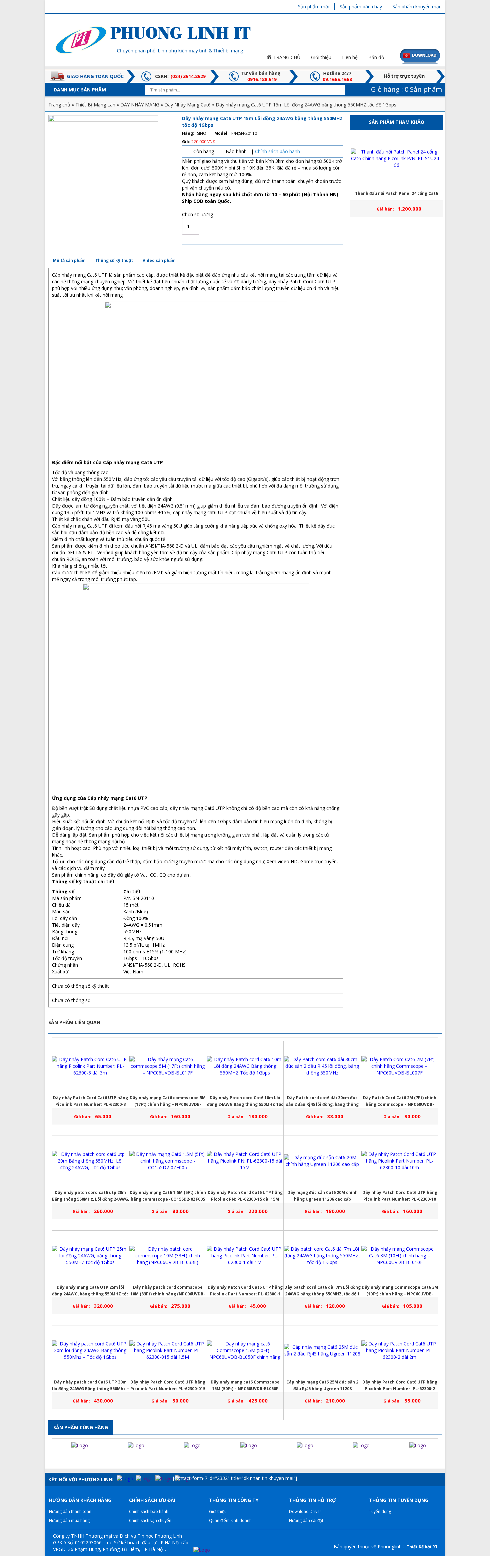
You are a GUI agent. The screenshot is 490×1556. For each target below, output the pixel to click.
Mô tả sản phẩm (69, 260)
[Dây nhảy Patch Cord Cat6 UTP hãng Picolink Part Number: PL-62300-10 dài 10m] (399, 1161)
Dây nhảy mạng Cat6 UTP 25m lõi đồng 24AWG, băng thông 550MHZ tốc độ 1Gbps (90, 1290)
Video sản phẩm (159, 260)
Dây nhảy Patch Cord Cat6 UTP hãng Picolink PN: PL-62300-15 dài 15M (245, 1196)
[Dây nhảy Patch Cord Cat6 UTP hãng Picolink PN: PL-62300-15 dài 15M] (245, 1161)
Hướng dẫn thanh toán (70, 1511)
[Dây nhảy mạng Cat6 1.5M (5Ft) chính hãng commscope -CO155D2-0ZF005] (167, 1161)
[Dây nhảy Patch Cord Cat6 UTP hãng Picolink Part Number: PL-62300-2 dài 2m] (399, 1350)
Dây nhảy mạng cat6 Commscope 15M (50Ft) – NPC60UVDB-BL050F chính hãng (245, 1385)
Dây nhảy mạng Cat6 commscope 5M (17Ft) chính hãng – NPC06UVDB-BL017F (168, 1101)
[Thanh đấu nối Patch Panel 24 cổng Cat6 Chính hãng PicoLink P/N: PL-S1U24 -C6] (396, 158)
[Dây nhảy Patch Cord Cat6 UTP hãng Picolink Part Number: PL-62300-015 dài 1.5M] (167, 1350)
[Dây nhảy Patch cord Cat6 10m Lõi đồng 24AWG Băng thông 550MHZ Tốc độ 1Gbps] (245, 1066)
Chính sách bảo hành (277, 151)
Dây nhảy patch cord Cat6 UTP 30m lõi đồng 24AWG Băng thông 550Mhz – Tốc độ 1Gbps (90, 1385)
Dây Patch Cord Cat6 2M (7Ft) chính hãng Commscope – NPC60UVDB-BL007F (399, 1101)
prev (51, 1458)
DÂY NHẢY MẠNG (139, 104)
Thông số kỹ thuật (114, 260)
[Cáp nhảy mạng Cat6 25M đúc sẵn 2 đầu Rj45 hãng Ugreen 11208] (322, 1350)
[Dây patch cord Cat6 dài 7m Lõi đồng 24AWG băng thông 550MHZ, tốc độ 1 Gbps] (322, 1256)
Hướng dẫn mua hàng (69, 1520)
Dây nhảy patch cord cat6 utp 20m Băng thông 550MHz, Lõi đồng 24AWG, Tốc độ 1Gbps (90, 1196)
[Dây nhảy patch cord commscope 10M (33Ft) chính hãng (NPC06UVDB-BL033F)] (167, 1256)
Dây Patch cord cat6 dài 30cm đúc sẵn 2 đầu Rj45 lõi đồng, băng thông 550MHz (322, 1101)
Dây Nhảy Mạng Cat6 (187, 104)
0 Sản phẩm (405, 89)
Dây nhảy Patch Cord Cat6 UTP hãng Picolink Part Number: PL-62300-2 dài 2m (399, 1385)
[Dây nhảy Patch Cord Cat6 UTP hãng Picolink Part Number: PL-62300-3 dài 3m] (90, 1066)
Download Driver (305, 1511)
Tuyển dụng (380, 1511)
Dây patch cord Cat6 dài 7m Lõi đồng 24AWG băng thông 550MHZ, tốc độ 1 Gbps (322, 1290)
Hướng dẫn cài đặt (306, 1520)
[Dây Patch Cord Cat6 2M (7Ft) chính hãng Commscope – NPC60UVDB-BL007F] (399, 1066)
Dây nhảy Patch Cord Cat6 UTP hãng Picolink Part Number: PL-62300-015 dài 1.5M (167, 1385)
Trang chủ (59, 104)
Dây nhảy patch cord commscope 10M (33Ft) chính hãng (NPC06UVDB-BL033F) (167, 1290)
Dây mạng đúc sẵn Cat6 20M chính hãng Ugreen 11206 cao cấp (322, 1196)
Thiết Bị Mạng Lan (95, 104)
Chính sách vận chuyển (150, 1520)
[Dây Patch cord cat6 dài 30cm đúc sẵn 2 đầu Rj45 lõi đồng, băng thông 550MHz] (322, 1066)
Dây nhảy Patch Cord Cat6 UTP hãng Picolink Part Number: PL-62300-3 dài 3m (90, 1101)
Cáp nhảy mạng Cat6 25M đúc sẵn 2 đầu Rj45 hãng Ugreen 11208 (322, 1385)
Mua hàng (238, 226)
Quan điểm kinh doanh (230, 1520)
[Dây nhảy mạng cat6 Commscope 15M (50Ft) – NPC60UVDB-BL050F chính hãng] (245, 1350)
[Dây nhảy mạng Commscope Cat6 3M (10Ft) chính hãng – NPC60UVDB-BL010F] (399, 1256)
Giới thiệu (218, 1511)
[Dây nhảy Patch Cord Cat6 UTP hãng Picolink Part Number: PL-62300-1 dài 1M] (245, 1256)
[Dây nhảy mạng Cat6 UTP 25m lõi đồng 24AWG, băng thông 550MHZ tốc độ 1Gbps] (90, 1256)
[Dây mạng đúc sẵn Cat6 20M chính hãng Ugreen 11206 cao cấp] (322, 1161)
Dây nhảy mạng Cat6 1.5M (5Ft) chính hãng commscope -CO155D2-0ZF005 (168, 1196)
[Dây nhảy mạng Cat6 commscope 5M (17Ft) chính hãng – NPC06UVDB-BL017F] (167, 1066)
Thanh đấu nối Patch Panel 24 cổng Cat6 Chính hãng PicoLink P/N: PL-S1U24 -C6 (396, 195)
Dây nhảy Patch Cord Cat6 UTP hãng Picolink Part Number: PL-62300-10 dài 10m (399, 1196)
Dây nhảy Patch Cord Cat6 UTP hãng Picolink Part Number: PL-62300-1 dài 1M (245, 1290)
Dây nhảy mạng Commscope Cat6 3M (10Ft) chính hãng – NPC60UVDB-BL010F (400, 1290)
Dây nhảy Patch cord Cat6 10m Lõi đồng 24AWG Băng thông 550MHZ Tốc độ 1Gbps (245, 1101)
